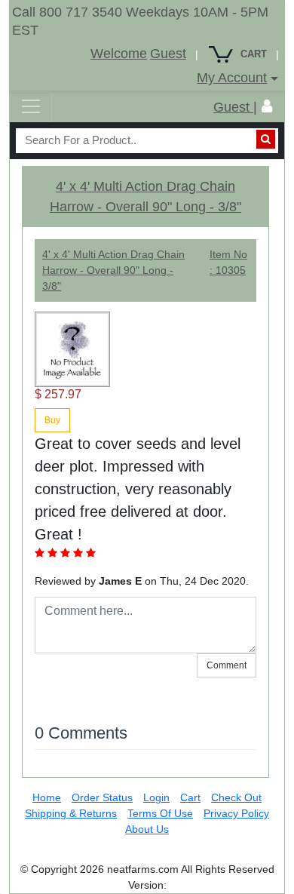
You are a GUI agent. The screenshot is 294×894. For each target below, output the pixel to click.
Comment (227, 665)
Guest (168, 53)
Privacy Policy (236, 813)
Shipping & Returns (71, 813)
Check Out (236, 797)
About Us (147, 829)
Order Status (102, 797)
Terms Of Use (160, 813)
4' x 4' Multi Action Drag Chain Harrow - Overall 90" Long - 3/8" (113, 270)
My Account (232, 77)
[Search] (265, 139)
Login (156, 797)
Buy (52, 420)
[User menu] (267, 106)
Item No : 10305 (228, 262)
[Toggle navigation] (31, 106)
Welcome (118, 53)
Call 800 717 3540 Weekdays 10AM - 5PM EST (140, 21)
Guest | (235, 107)
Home (46, 797)
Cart (190, 797)
